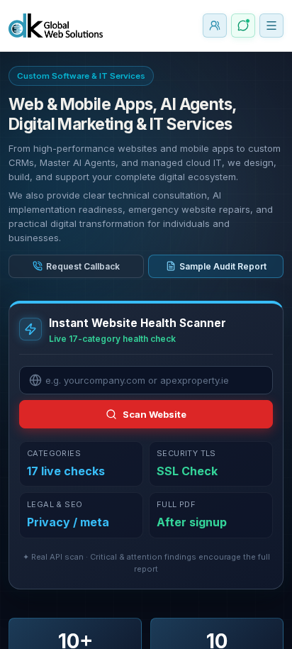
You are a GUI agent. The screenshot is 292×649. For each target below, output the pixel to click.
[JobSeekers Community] (215, 25)
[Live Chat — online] (243, 25)
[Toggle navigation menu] (271, 25)
